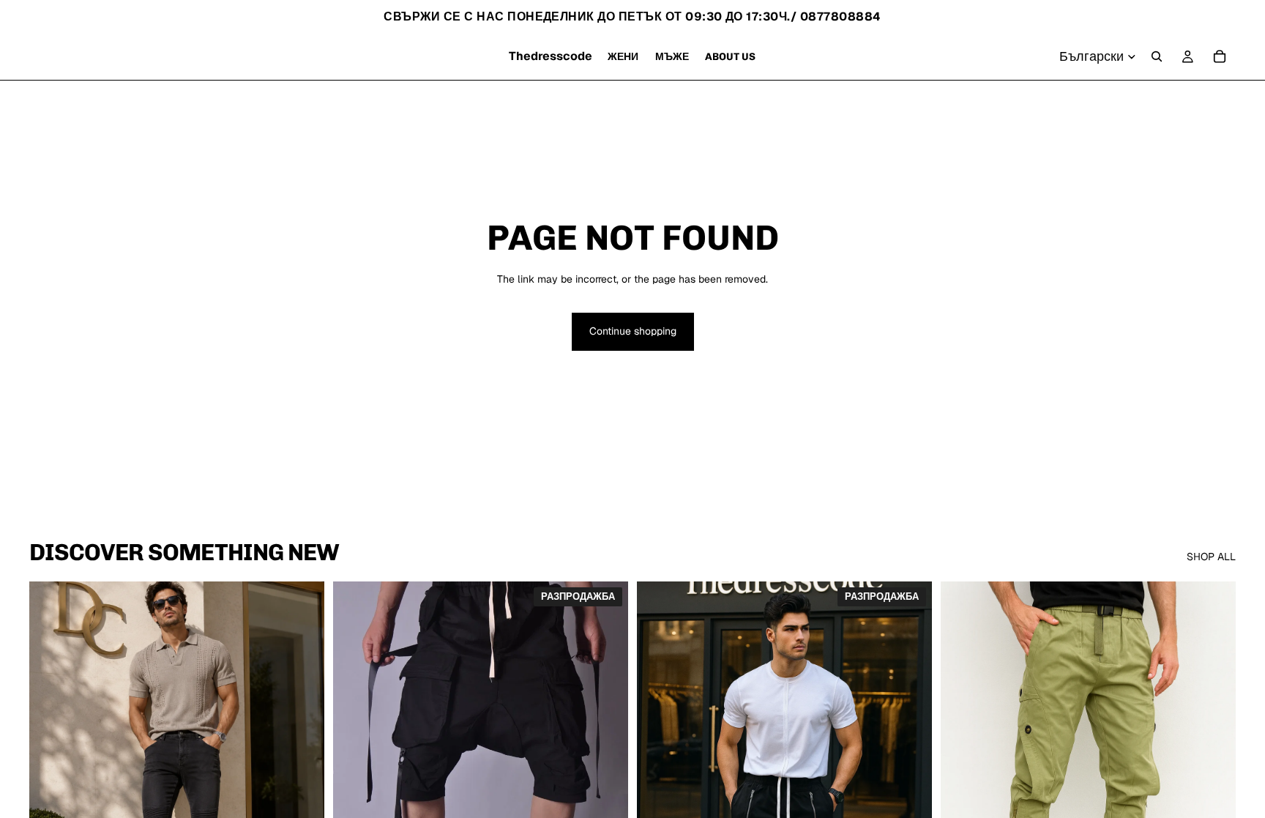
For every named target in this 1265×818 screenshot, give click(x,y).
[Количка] (1220, 56)
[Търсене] (1157, 56)
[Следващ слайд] (302, 766)
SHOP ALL (1211, 556)
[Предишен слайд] (51, 766)
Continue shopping (632, 331)
